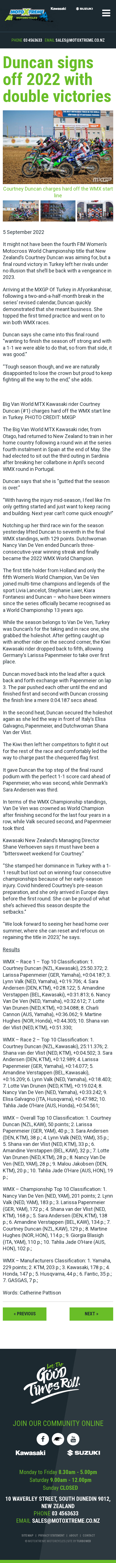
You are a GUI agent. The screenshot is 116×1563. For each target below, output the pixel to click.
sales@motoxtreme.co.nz (80, 40)
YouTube (73, 1439)
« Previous (25, 1313)
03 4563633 (32, 40)
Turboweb (84, 1541)
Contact (89, 1535)
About (73, 1535)
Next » (91, 1313)
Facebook (43, 1439)
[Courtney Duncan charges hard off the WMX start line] (21, 211)
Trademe (58, 1439)
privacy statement (51, 1535)
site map (27, 1535)
